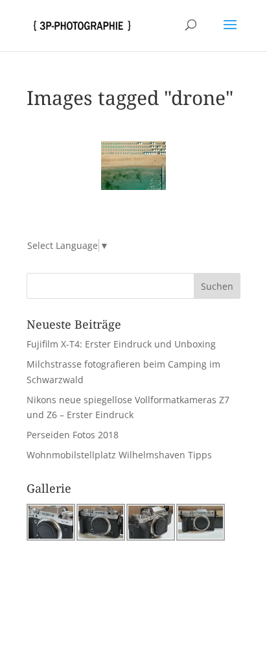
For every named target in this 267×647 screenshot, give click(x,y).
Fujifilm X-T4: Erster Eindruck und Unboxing (121, 344)
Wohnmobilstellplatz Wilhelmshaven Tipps (119, 455)
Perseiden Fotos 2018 (73, 435)
